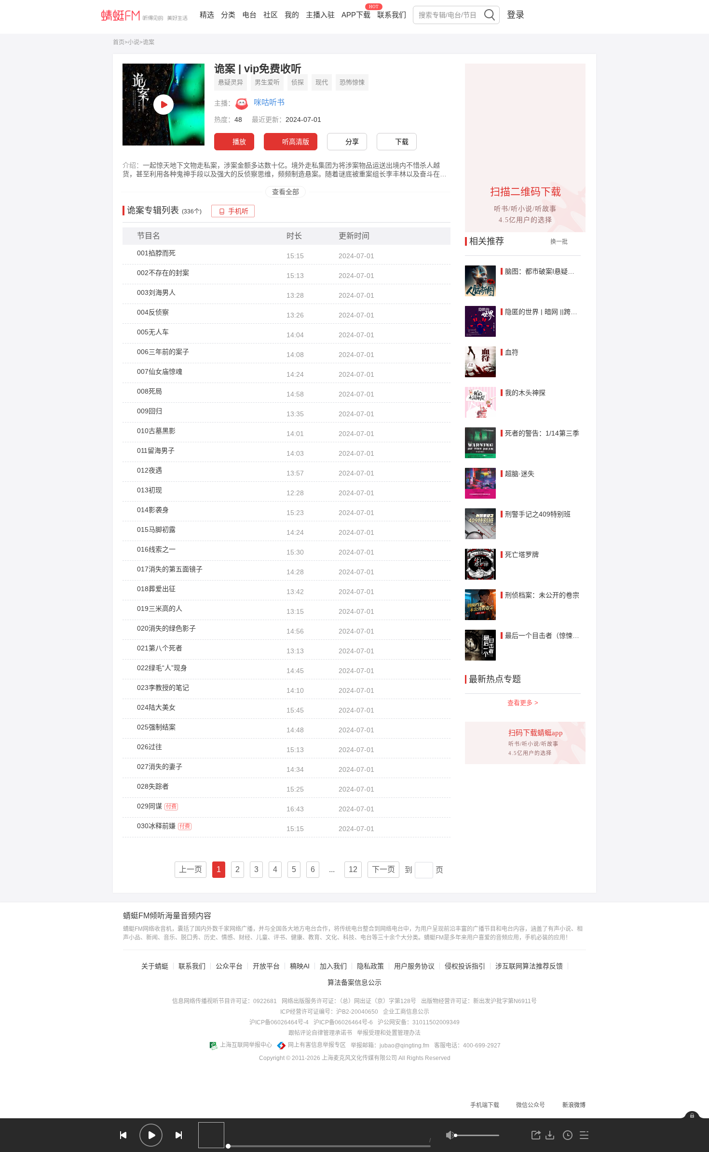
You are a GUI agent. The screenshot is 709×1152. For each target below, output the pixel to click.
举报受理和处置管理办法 (389, 1033)
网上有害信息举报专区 (317, 1045)
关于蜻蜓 (154, 966)
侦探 (297, 82)
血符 (511, 352)
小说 (133, 42)
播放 (239, 142)
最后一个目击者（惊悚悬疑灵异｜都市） (566, 635)
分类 (228, 15)
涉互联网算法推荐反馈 (529, 966)
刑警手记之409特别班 (538, 514)
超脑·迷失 (519, 473)
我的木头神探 (525, 393)
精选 (207, 15)
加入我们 (333, 966)
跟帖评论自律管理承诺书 (320, 1033)
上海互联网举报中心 (246, 1045)
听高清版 (295, 142)
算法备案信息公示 (354, 982)
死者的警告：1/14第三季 (542, 433)
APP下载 (355, 15)
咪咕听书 (269, 102)
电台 (249, 15)
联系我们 (391, 15)
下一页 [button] (383, 869)
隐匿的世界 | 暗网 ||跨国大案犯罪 (554, 312)
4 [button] (275, 869)
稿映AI (300, 966)
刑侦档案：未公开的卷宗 (542, 595)
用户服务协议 (414, 966)
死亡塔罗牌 (522, 554)
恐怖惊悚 (352, 82)
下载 (402, 142)
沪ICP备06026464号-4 (279, 1022)
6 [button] (313, 869)
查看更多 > (522, 702)
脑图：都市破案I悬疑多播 (543, 271)
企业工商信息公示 (406, 1011)
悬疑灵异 (230, 82)
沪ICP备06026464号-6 (343, 1022)
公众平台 (229, 966)
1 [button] (219, 869)
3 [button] (256, 869)
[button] (332, 869)
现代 (321, 82)
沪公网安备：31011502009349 (419, 1022)
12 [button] (353, 869)
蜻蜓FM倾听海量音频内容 (167, 916)
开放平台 (266, 966)
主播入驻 (320, 15)
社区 (270, 15)
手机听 (238, 211)
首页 (118, 42)
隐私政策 (370, 966)
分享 (352, 142)
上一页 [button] (190, 869)
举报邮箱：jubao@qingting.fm (390, 1045)
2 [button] (237, 869)
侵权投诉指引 (465, 966)
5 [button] (294, 869)
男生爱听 (267, 82)
